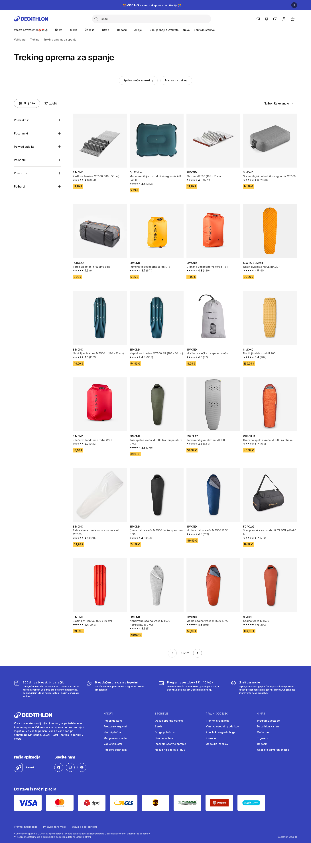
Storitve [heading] (161, 713)
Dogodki (262, 743)
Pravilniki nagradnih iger (221, 732)
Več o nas (263, 732)
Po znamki (21, 133)
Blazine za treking (176, 80)
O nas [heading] (261, 713)
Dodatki (122, 29)
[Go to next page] (197, 653)
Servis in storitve (204, 29)
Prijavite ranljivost (54, 826)
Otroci (106, 29)
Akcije (138, 29)
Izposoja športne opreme (170, 743)
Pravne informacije (217, 720)
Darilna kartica (164, 738)
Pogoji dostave (113, 720)
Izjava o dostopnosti (84, 826)
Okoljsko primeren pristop (273, 749)
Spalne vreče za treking (138, 80)
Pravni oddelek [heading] (216, 713)
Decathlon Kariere (268, 726)
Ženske (90, 29)
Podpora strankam (115, 749)
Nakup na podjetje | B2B (170, 749)
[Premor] (294, 5)
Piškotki (211, 738)
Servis (158, 726)
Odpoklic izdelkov (217, 743)
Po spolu (20, 160)
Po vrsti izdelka (24, 146)
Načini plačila (112, 732)
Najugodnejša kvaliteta (164, 29)
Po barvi (19, 186)
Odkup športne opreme (169, 720)
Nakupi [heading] (108, 713)
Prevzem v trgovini (115, 726)
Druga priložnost (165, 732)
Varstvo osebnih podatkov (222, 726)
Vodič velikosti (113, 743)
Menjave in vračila (115, 738)
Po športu (20, 173)
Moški (74, 29)
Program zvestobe (268, 720)
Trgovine (262, 738)
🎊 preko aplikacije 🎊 (152, 5)
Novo (186, 29)
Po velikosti (21, 120)
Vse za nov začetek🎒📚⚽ (31, 29)
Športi (59, 29)
